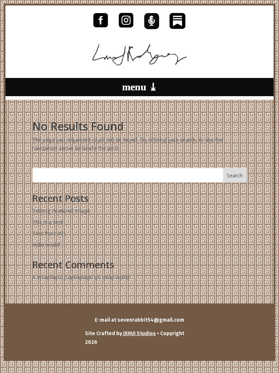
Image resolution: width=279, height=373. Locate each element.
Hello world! (46, 244)
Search (235, 175)
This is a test (47, 222)
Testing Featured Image (61, 210)
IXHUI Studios (139, 333)
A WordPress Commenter (62, 277)
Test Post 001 (49, 233)
